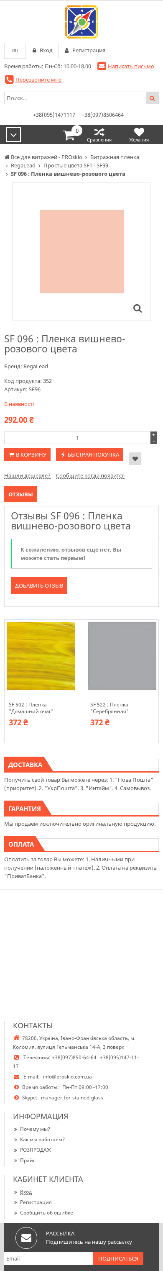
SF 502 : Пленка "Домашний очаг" (31, 708)
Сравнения (99, 139)
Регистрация (36, 1202)
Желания (139, 139)
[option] (81, 251)
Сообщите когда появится (90, 475)
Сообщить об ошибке (46, 1212)
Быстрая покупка (93, 454)
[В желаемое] (135, 458)
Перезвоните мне (38, 79)
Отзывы (20, 494)
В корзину (31, 454)
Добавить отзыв (39, 585)
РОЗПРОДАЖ (35, 1149)
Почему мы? (35, 1128)
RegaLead (35, 366)
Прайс (28, 1160)
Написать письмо (131, 66)
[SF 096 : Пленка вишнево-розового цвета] (137, 308)
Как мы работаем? (42, 1139)
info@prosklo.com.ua (67, 1076)
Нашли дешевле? (27, 475)
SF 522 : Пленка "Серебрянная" (109, 708)
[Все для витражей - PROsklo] (81, 22)
